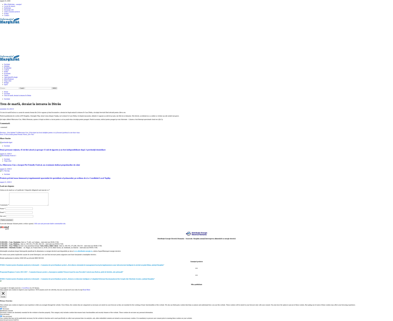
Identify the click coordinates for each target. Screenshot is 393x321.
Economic (7, 73)
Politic (6, 72)
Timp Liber (7, 81)
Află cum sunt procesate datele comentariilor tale (49, 223)
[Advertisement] (196, 40)
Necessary (5, 309)
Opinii (6, 75)
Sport (6, 84)
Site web (3, 216)
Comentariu (4, 205)
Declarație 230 (9, 10)
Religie (6, 83)
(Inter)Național (9, 79)
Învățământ (7, 68)
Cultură (6, 70)
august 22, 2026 (5, 154)
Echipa (6, 13)
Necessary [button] (3, 307)
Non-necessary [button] (5, 314)
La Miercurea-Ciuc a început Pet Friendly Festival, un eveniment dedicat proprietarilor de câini (40, 165)
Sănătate (7, 66)
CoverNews (26, 288)
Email (2, 212)
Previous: (40, 132)
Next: (17, 134)
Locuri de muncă (9, 6)
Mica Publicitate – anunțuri (12, 4)
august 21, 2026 (5, 182)
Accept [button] (80, 290)
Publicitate (7, 8)
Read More (86, 290)
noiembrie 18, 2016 (6, 109)
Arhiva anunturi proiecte (12, 12)
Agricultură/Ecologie (11, 77)
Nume (2, 208)
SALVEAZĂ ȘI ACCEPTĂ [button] (9, 320)
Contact (6, 15)
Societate (7, 64)
